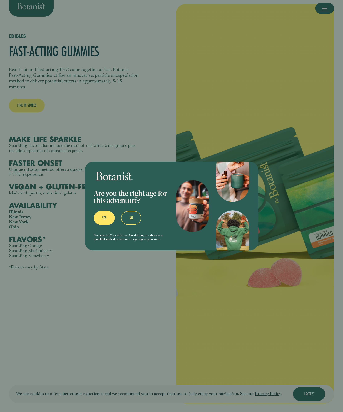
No (131, 218)
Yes (104, 218)
